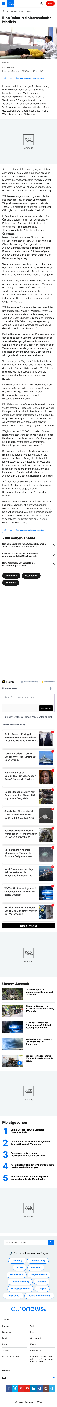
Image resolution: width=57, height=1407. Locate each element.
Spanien (42, 1281)
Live (50, 3)
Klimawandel (13, 1295)
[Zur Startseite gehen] (10, 3)
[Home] (3, 11)
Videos (5, 1350)
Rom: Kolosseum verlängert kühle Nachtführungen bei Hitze (18, 564)
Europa (5, 1326)
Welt (22, 11)
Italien (20, 1267)
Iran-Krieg (17, 1260)
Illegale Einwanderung (39, 1295)
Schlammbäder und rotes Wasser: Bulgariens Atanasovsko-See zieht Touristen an (24, 545)
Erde (32, 1332)
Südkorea (11, 582)
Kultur (33, 1344)
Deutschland (16, 1274)
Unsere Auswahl (16, 984)
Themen (6, 1319)
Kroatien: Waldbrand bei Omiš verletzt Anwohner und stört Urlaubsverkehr (20, 554)
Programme (35, 1350)
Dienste (6, 1370)
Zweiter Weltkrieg (20, 1281)
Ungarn (42, 1288)
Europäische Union (20, 1288)
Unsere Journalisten (11, 1356)
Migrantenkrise (39, 1274)
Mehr (4, 1378)
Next (4, 1338)
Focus (29, 11)
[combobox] (29, 1242)
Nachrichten (12, 11)
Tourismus (11, 575)
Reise (4, 1344)
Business (6, 1332)
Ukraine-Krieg (38, 1260)
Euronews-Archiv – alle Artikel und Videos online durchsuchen (42, 1359)
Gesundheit (31, 575)
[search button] (51, 1242)
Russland (35, 1267)
